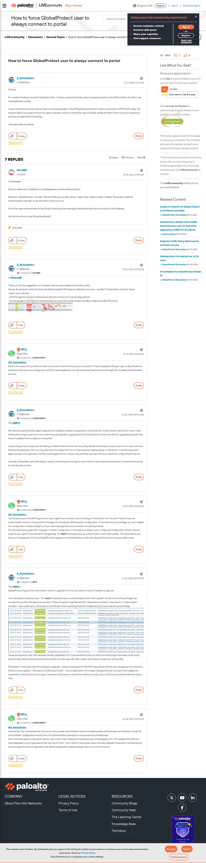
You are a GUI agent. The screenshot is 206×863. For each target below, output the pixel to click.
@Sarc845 (16, 277)
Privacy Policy (88, 853)
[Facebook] (182, 807)
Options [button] (141, 78)
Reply (139, 136)
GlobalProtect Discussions (174, 215)
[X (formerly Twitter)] (172, 797)
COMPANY (13, 796)
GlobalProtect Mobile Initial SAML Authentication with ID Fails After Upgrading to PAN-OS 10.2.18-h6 (178, 226)
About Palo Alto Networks (23, 803)
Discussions (35, 37)
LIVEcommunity (14, 37)
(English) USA (144, 5)
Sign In (175, 5)
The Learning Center (127, 817)
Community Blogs (124, 803)
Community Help (124, 810)
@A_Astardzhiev (17, 362)
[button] (171, 849)
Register (161, 5)
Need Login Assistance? (186, 41)
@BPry (16, 423)
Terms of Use (68, 810)
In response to (29, 273)
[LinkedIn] (192, 797)
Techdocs (119, 830)
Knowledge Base (124, 824)
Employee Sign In (191, 5)
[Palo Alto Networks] (31, 787)
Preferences (178, 857)
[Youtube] (182, 797)
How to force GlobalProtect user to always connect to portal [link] (102, 37)
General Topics (55, 37)
